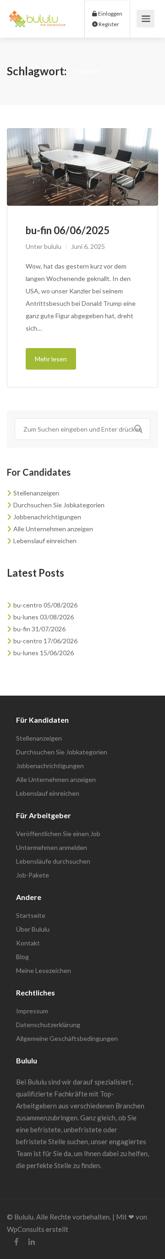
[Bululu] (37, 13)
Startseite (30, 915)
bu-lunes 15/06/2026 (43, 653)
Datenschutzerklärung (48, 1025)
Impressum (32, 1011)
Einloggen (109, 13)
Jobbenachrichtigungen (47, 517)
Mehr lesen (51, 359)
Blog (22, 957)
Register (108, 24)
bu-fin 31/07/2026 (39, 629)
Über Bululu (33, 929)
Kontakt (28, 943)
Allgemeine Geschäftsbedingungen (67, 1038)
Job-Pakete (32, 875)
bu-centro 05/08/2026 (45, 605)
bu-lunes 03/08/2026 (43, 617)
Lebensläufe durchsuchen (53, 861)
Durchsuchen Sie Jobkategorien (58, 505)
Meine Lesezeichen (43, 970)
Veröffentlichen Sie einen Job (58, 833)
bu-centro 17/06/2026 (45, 641)
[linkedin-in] (31, 1242)
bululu (52, 246)
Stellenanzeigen (36, 493)
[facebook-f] (16, 1242)
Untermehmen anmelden (51, 847)
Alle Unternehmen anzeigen (53, 529)
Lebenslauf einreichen (45, 541)
